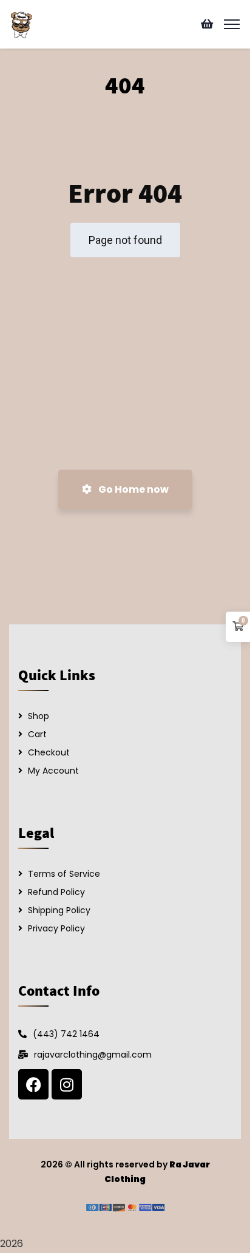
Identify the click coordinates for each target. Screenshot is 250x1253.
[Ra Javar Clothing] (21, 23)
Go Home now (132, 489)
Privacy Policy (56, 928)
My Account (53, 771)
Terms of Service (64, 874)
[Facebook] (33, 1084)
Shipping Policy (59, 910)
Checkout (49, 752)
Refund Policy (56, 892)
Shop (38, 716)
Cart (37, 734)
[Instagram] (67, 1084)
